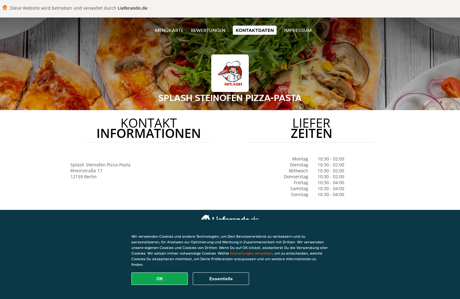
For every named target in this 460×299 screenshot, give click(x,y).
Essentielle (221, 278)
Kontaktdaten (255, 30)
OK (159, 278)
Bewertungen (208, 30)
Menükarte (169, 30)
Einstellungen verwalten (251, 253)
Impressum (298, 30)
